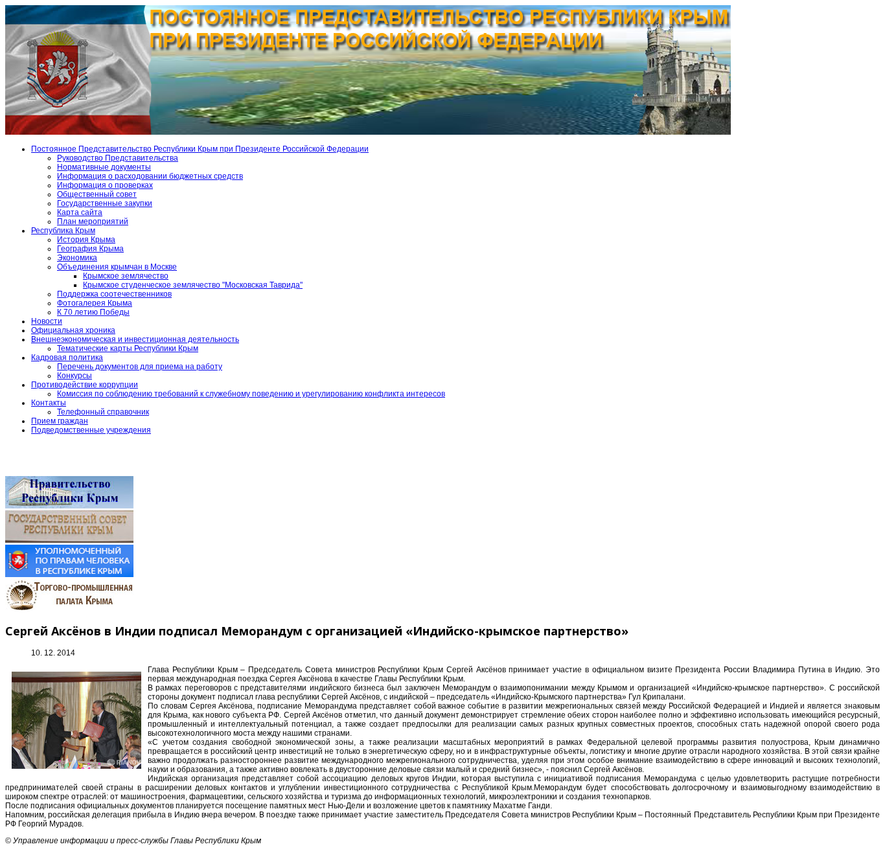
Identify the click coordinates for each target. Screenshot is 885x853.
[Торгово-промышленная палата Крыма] (69, 608)
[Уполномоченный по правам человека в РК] (69, 574)
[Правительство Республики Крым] (69, 505)
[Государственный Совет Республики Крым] (69, 540)
